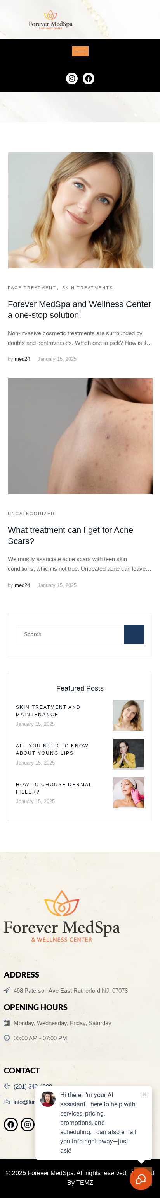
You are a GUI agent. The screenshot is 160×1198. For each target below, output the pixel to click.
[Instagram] (72, 78)
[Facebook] (89, 78)
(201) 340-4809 (33, 1086)
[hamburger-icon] (80, 51)
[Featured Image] (80, 210)
